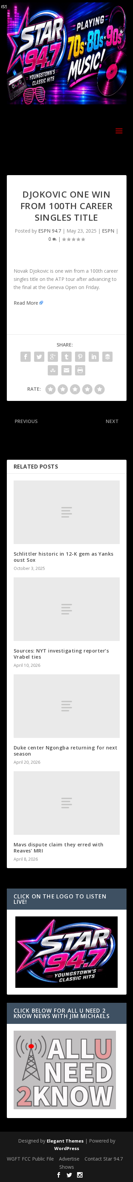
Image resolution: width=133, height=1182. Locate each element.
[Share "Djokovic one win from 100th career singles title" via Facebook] (25, 357)
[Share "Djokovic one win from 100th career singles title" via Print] (80, 370)
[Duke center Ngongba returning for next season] (67, 706)
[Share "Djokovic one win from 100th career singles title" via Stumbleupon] (53, 370)
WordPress (66, 1148)
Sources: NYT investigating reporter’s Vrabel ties (61, 653)
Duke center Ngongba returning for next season (66, 750)
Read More (26, 303)
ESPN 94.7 (49, 230)
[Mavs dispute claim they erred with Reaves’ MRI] (67, 803)
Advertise (69, 1158)
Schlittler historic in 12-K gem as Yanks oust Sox (64, 557)
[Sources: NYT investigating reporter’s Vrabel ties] (67, 609)
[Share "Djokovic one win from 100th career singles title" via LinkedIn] (94, 357)
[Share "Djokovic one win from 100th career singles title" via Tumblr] (66, 357)
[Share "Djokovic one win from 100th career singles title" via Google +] (53, 357)
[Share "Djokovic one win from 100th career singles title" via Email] (66, 370)
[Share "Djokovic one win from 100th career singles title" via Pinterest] (80, 357)
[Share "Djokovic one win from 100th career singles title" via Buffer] (107, 357)
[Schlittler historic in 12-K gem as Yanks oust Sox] (67, 512)
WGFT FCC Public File (30, 1158)
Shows (66, 1167)
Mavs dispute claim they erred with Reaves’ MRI (59, 847)
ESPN (108, 230)
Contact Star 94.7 (104, 1158)
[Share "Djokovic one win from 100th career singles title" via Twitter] (39, 357)
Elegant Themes (65, 1141)
